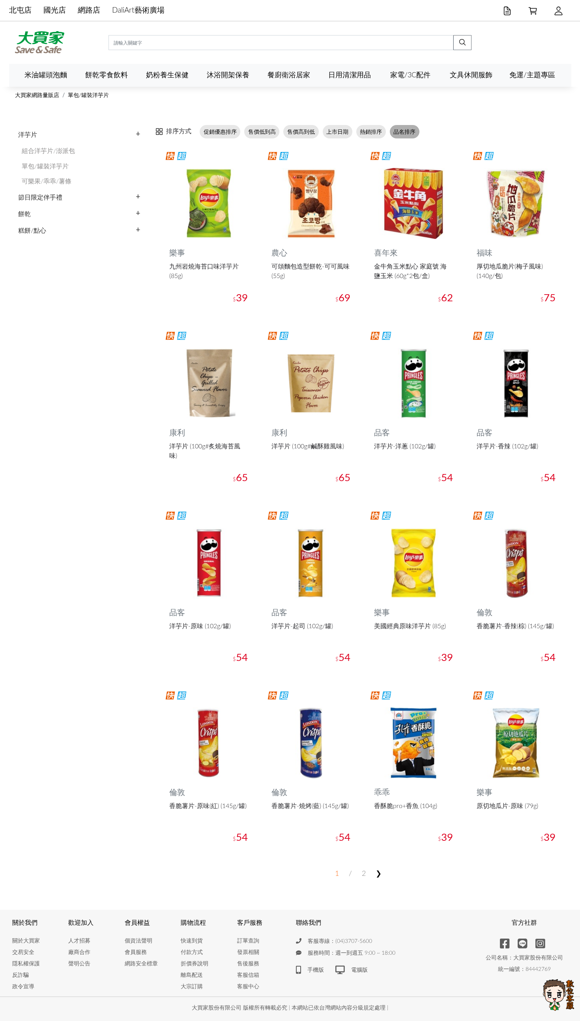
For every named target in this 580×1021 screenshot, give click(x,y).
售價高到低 (301, 131)
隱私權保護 (26, 964)
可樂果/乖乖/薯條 (46, 181)
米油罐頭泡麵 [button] (45, 75)
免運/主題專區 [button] (532, 75)
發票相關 (248, 952)
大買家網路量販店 (37, 95)
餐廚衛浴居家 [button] (289, 75)
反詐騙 (20, 975)
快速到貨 (192, 941)
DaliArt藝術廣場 (138, 10)
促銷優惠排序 (220, 131)
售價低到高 (262, 131)
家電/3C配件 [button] (410, 75)
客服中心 (248, 986)
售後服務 (248, 964)
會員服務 (136, 952)
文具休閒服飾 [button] (471, 75)
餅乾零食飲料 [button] (106, 75)
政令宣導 (23, 986)
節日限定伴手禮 (40, 197)
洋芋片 (27, 135)
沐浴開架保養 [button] (228, 75)
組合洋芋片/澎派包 (48, 151)
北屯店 (20, 10)
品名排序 (404, 131)
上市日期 (337, 131)
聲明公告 (79, 964)
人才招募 (79, 941)
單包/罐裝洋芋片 (88, 95)
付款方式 (192, 952)
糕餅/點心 (32, 231)
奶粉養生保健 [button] (167, 75)
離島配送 (192, 975)
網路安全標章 (141, 964)
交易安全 (23, 952)
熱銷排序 (371, 131)
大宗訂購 (192, 986)
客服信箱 (248, 975)
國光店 (54, 10)
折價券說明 (194, 964)
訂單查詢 (248, 941)
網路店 (89, 10)
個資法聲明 (138, 941)
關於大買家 (26, 941)
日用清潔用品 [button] (349, 75)
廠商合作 (79, 952)
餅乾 (24, 214)
